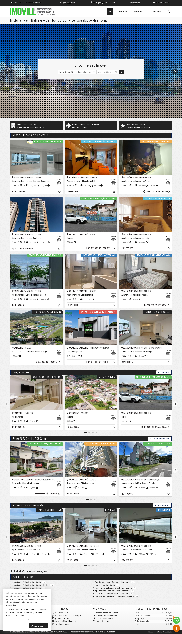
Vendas (122, 11)
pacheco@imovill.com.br (65, 621)
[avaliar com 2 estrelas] (14, 571)
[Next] (175, 403)
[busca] (169, 11)
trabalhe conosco (62, 624)
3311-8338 (69, 3)
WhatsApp (76, 615)
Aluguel (138, 11)
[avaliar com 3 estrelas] (17, 571)
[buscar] (121, 72)
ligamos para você (62, 618)
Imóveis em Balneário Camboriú (26, 582)
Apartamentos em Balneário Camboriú (112, 582)
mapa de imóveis (103, 621)
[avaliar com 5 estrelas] (23, 571)
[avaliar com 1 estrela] (11, 571)
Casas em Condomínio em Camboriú (111, 593)
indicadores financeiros (106, 615)
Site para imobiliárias (155, 632)
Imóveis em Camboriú (105, 585)
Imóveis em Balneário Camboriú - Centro (30, 585)
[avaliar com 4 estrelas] (20, 571)
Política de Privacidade (106, 632)
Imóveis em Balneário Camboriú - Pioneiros (114, 596)
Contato (155, 11)
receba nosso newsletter (107, 613)
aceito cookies (39, 626)
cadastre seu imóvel (105, 618)
